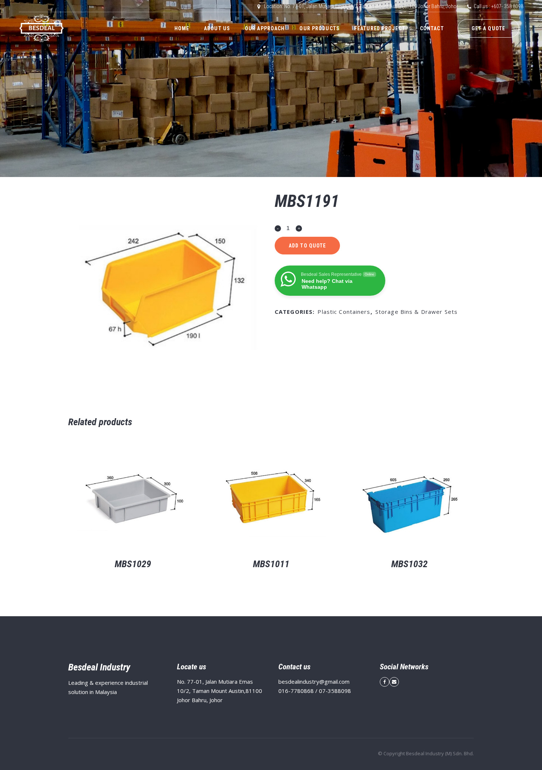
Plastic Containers (343, 311)
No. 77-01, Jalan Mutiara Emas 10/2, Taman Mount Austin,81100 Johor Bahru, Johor (219, 691)
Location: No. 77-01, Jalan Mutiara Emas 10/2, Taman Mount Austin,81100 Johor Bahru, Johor (361, 6)
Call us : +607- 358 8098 (498, 6)
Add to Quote (307, 246)
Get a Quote (488, 28)
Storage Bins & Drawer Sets (416, 311)
